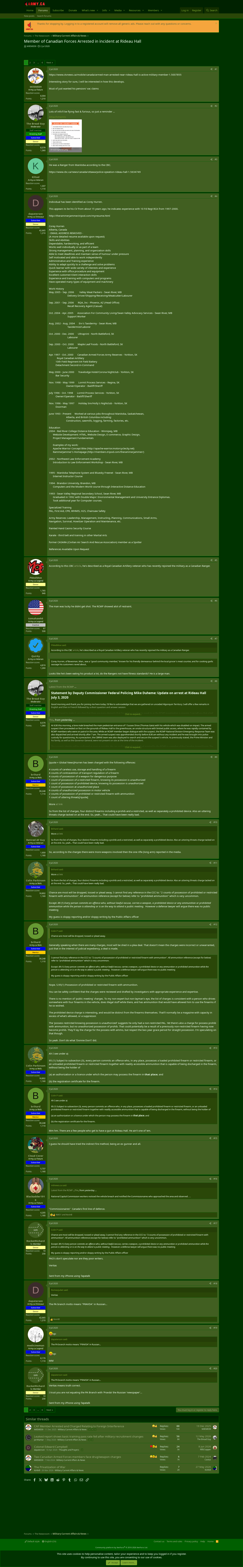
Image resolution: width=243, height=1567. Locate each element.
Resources (135, 10)
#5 (216, 560)
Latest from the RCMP (61, 686)
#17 (215, 1223)
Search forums (44, 15)
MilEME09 (31, 46)
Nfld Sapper (205, 1449)
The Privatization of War (49, 1467)
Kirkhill (37, 1470)
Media (118, 10)
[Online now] (35, 120)
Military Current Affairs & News (72, 1429)
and (64, 1214)
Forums (43, 10)
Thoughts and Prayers (69, 1449)
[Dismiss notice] (215, 23)
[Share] (211, 69)
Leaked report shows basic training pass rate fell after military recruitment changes (88, 1436)
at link (59, 804)
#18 (215, 1283)
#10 (215, 822)
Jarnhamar (39, 1439)
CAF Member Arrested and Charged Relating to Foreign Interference (79, 1426)
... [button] (38, 62)
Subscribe (58, 10)
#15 (215, 1138)
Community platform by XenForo (121, 1547)
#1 (216, 69)
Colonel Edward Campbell (50, 1447)
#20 (215, 1368)
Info (104, 10)
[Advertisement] (62, 54)
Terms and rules (174, 1541)
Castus (208, 1459)
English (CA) (50, 1541)
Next (48, 62)
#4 (216, 196)
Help (202, 1541)
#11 (215, 862)
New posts (29, 15)
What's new (88, 10)
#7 (216, 638)
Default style (33, 1541)
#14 (215, 1089)
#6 (216, 600)
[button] (97, 10)
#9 (216, 757)
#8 (216, 681)
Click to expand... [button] (133, 714)
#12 (215, 924)
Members (153, 10)
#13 (215, 1048)
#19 (215, 1327)
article (77, 565)
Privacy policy (191, 1541)
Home (29, 10)
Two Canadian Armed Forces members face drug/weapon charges (77, 1457)
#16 (215, 1178)
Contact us (159, 1541)
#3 (216, 159)
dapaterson (39, 1449)
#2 (216, 106)
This (51, 719)
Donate (73, 10)
